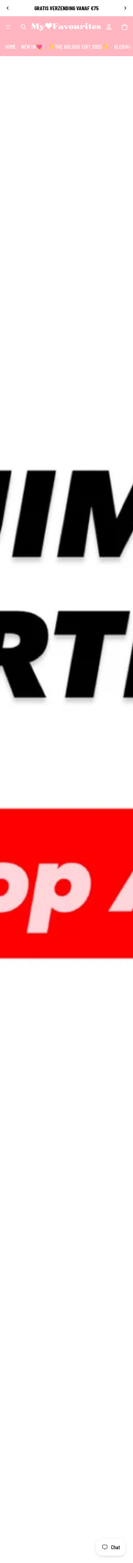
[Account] (109, 27)
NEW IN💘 (32, 46)
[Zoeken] (23, 27)
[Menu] (8, 27)
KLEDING (122, 46)
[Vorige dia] (8, 8)
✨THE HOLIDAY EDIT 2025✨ (78, 46)
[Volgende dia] (125, 8)
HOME (10, 46)
